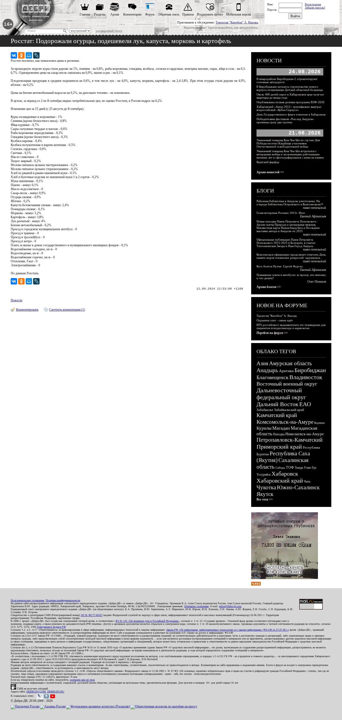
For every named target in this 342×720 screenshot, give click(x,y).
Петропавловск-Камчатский (289, 440)
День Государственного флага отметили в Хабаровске (291, 114)
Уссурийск (263, 474)
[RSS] (256, 584)
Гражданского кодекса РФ (51, 626)
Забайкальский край (289, 410)
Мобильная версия (238, 14)
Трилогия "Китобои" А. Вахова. (237, 22)
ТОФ (290, 467)
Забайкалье (264, 410)
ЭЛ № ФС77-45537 (92, 615)
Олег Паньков (316, 281)
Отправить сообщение (196, 606)
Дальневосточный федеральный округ (281, 394)
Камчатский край (276, 415)
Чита (307, 481)
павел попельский (314, 208)
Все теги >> (264, 499)
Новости (16, 300)
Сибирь (280, 467)
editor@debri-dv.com (230, 606)
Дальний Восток (277, 404)
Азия (262, 363)
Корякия (319, 422)
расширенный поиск (109, 30)
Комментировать (27, 309)
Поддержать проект (210, 14)
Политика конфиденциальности (63, 600)
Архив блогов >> (268, 287)
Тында (299, 467)
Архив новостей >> (270, 172)
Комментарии (132, 14)
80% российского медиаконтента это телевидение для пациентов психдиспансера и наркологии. (290, 326)
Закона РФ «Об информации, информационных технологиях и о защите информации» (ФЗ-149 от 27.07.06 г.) (227, 629)
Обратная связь (168, 14)
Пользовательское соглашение (27, 600)
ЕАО (305, 404)
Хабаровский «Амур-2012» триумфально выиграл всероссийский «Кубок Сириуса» (288, 108)
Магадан (281, 428)
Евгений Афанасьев (313, 216)
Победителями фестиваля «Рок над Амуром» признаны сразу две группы (285, 120)
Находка (279, 434)
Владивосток (305, 377)
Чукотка (266, 487)
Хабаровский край (279, 480)
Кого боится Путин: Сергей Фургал (279, 266)
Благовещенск (272, 377)
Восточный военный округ (286, 384)
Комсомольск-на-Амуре (284, 422)
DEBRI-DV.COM (36, 691)
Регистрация (313, 4)
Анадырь (267, 370)
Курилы (263, 428)
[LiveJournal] (36, 55)
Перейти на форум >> (272, 333)
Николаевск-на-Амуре (304, 434)
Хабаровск (284, 473)
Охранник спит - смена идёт (274, 320)
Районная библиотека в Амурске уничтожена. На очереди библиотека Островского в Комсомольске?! (289, 202)
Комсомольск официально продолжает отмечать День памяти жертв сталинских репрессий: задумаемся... (291, 256)
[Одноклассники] (21, 55)
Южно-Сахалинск (298, 487)
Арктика (286, 371)
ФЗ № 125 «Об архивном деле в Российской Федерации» (147, 620)
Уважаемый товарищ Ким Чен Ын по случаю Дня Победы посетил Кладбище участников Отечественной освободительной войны (288, 143)
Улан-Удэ (310, 467)
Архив (114, 14)
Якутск (264, 494)
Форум (149, 14)
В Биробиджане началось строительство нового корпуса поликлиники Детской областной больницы (289, 88)
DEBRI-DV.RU (55, 691)
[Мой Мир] (29, 55)
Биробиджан (310, 370)
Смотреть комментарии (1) (67, 309)
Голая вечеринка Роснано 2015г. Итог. (281, 212)
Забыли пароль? (315, 7)
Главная (85, 14)
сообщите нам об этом (82, 679)
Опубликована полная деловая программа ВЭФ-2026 (290, 102)
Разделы (99, 14)
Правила (188, 14)
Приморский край (279, 446)
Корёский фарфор (267, 162)
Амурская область (290, 363)
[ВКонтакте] (14, 55)
